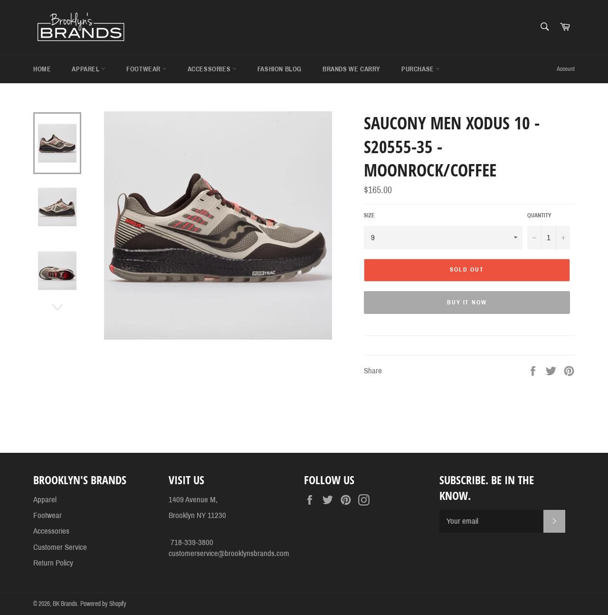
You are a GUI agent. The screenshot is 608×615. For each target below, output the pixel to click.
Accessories (210, 69)
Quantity (539, 215)
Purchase (418, 69)
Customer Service (60, 547)
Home (42, 69)
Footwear (144, 69)
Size (369, 215)
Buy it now (467, 302)
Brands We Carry (351, 69)
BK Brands (65, 603)
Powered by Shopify (103, 603)
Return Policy (53, 562)
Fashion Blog (279, 69)
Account (566, 69)
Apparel (86, 69)
